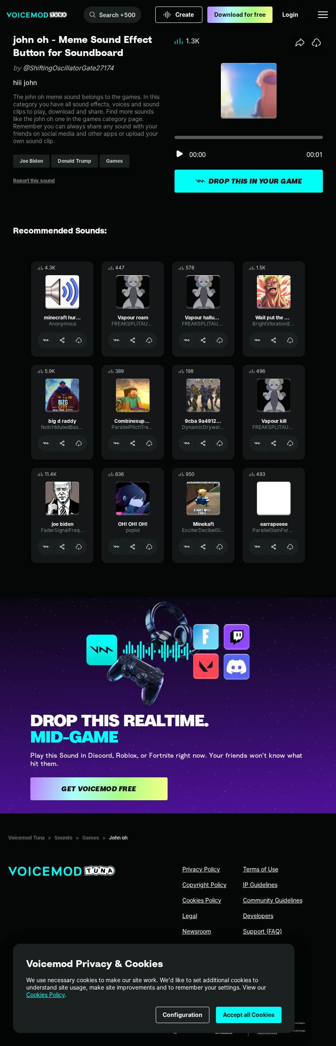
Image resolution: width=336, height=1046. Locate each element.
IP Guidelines (260, 884)
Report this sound (34, 180)
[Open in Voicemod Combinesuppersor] (116, 443)
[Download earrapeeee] (290, 547)
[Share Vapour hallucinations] (203, 340)
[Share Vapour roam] (133, 340)
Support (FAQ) (262, 931)
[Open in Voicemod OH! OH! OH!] (116, 547)
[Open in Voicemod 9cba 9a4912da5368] (187, 443)
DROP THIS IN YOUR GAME (255, 181)
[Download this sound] (316, 42)
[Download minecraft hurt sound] (78, 340)
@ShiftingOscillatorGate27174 (68, 68)
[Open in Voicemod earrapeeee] (257, 547)
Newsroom (196, 931)
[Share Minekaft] (203, 547)
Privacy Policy (201, 869)
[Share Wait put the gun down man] (274, 340)
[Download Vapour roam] (149, 340)
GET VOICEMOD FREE (98, 789)
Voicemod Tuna (26, 838)
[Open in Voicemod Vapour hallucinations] (187, 340)
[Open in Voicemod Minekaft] (187, 547)
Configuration (182, 1014)
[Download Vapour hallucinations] (219, 340)
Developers (258, 915)
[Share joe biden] (62, 547)
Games (90, 838)
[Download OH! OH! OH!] (149, 547)
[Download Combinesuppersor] (149, 443)
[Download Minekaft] (219, 547)
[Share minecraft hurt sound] (62, 340)
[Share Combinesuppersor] (133, 443)
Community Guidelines (272, 900)
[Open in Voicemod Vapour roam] (116, 340)
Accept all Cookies (249, 1014)
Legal (189, 915)
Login (290, 14)
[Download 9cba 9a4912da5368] (219, 443)
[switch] (179, 154)
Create (184, 14)
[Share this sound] (299, 42)
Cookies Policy (45, 994)
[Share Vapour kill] (274, 443)
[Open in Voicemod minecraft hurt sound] (46, 340)
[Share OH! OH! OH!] (133, 547)
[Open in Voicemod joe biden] (46, 547)
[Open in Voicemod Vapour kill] (257, 443)
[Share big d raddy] (62, 443)
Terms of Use (260, 869)
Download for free (240, 14)
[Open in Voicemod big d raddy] (46, 443)
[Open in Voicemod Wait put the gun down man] (257, 340)
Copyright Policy (204, 884)
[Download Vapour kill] (290, 443)
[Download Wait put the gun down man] (290, 340)
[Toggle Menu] (322, 14)
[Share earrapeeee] (274, 547)
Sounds (63, 838)
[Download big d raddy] (78, 443)
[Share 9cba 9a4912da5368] (203, 443)
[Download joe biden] (78, 547)
